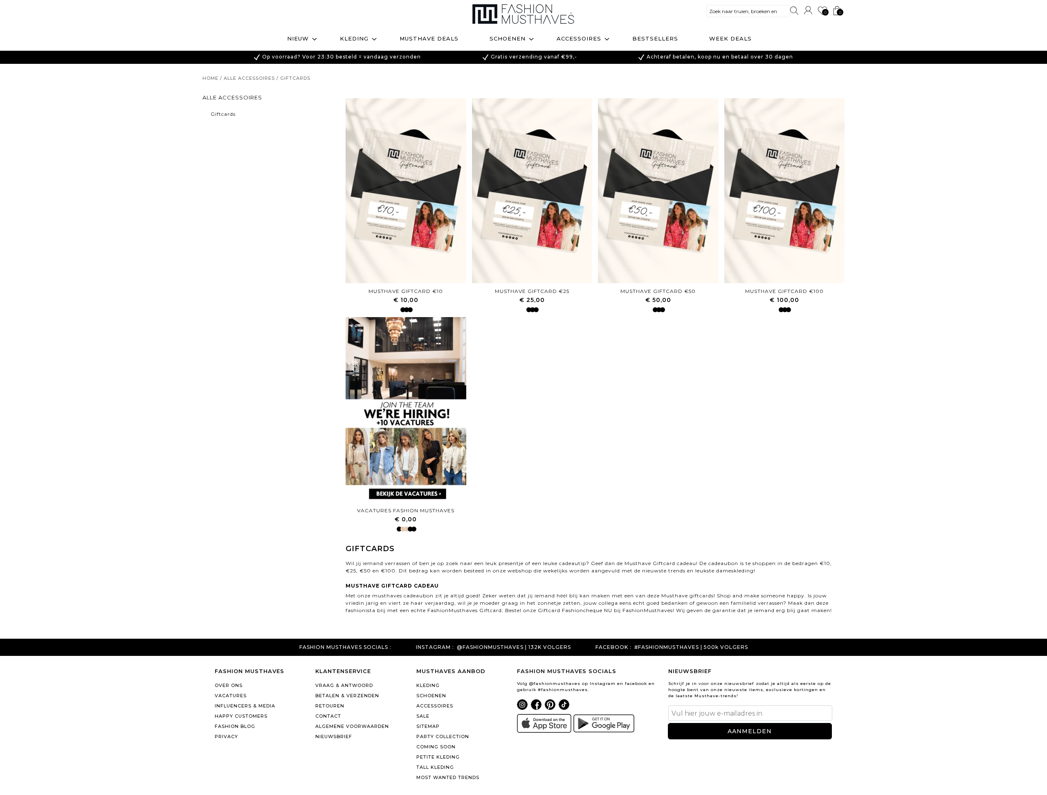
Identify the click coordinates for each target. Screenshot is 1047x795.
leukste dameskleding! (726, 571)
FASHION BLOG (235, 726)
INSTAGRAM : (435, 647)
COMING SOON (436, 747)
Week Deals (730, 38)
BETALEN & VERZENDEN (347, 695)
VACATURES (231, 695)
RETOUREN (329, 706)
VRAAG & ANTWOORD (344, 685)
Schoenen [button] (508, 38)
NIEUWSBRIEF (333, 736)
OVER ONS (229, 685)
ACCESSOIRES (434, 706)
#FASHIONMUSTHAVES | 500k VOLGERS (691, 647)
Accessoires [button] (579, 38)
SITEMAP (428, 726)
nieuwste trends (663, 571)
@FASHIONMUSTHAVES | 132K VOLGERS (514, 647)
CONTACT (328, 716)
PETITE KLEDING (438, 757)
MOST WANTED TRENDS (447, 777)
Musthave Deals (429, 38)
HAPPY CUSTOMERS (241, 716)
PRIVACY (226, 736)
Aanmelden (750, 731)
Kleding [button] (354, 38)
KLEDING (428, 685)
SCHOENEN (431, 695)
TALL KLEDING (435, 767)
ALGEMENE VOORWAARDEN (352, 726)
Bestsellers (655, 38)
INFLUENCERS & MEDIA (245, 706)
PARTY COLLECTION (442, 736)
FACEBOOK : (613, 647)
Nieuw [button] (298, 38)
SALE (422, 716)
